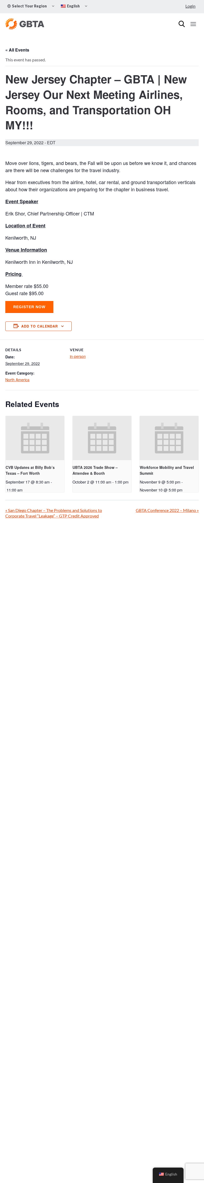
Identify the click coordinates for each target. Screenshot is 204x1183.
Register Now (29, 307)
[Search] (181, 24)
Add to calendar (39, 326)
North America (17, 379)
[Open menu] (193, 24)
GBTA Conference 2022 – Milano (167, 510)
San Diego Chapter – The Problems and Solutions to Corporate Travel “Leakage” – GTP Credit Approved (53, 513)
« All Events (17, 50)
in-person (78, 356)
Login (190, 6)
